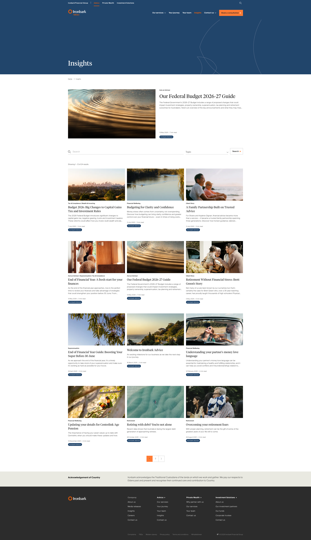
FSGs (141, 534)
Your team (186, 12)
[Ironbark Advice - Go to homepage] (77, 12)
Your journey (174, 12)
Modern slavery (151, 534)
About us (132, 502)
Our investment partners (226, 506)
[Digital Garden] (218, 534)
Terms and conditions (180, 534)
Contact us (209, 12)
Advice (96, 3)
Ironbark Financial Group (78, 3)
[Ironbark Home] (97, 499)
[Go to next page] (161, 459)
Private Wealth (108, 3)
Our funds (220, 511)
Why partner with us (195, 502)
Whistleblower (196, 534)
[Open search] (240, 3)
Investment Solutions (125, 3)
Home (70, 79)
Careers (131, 515)
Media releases (134, 506)
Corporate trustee (223, 515)
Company (132, 497)
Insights (197, 12)
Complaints (132, 534)
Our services (157, 12)
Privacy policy (165, 534)
